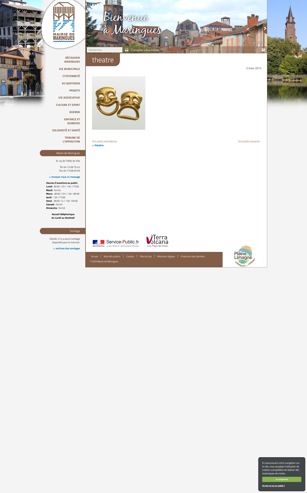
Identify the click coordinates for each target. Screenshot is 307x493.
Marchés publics (112, 256)
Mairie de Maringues (107, 261)
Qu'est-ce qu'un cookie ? (273, 485)
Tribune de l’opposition (71, 139)
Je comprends (282, 479)
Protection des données (193, 256)
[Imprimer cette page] (126, 50)
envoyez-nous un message (65, 177)
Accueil (94, 256)
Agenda (74, 112)
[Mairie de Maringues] (66, 22)
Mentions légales (166, 256)
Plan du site (146, 256)
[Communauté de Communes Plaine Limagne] (245, 256)
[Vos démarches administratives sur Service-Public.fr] (115, 247)
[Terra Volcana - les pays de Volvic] (157, 247)
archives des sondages (68, 248)
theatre (99, 145)
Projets (74, 90)
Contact (130, 256)
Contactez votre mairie (145, 50)
